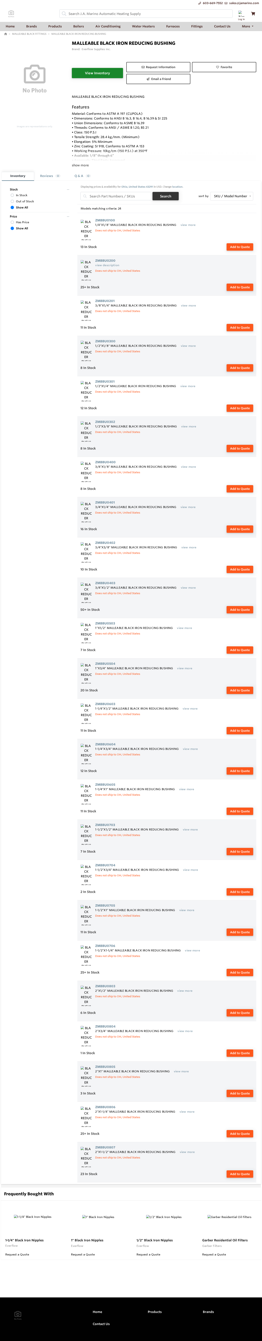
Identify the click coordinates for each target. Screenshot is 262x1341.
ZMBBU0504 (105, 664)
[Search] (63, 13)
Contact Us (101, 1324)
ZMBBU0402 (105, 543)
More (246, 26)
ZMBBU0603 (105, 704)
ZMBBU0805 (105, 1067)
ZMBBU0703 (105, 825)
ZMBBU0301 (105, 381)
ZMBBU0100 (105, 220)
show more (80, 165)
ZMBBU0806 (105, 1107)
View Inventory (97, 73)
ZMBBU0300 (105, 341)
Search (165, 196)
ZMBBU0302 (105, 422)
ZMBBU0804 (105, 1026)
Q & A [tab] (82, 176)
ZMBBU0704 (105, 865)
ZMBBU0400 (105, 462)
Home (97, 1312)
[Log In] (241, 13)
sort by (204, 196)
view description (107, 265)
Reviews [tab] (49, 176)
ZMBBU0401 (105, 502)
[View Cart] (253, 13)
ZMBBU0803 (105, 986)
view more (188, 225)
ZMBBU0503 (105, 623)
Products (155, 1312)
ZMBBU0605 (105, 785)
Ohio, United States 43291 (137, 186)
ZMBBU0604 (105, 744)
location (177, 186)
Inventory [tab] (17, 176)
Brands (208, 1312)
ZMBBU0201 (105, 301)
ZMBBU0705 (105, 905)
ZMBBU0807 (105, 1147)
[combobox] (146, 14)
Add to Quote (240, 247)
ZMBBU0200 (105, 261)
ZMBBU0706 (105, 946)
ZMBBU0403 (105, 583)
